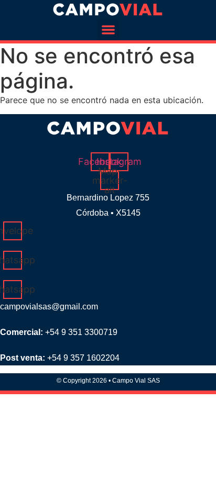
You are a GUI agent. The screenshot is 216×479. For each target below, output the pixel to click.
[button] (108, 30)
